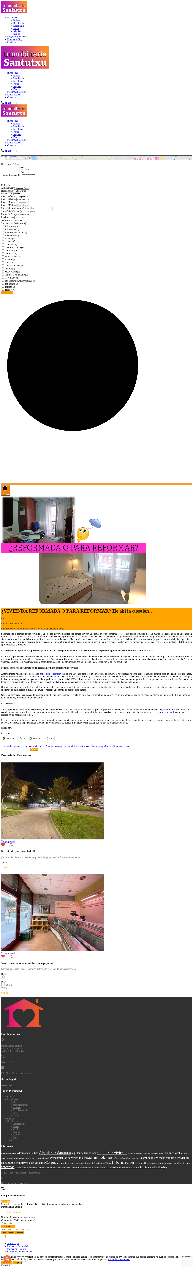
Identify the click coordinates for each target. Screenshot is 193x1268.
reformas (84, 746)
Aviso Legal (13, 1243)
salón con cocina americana (55, 1167)
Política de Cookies (16, 1249)
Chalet (16, 1129)
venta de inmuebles (86, 1167)
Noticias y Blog (14, 39)
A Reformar (12, 229)
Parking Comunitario (16, 274)
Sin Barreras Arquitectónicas (20, 280)
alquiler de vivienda (112, 1153)
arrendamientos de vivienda (65, 1157)
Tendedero (11, 283)
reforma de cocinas (183, 1163)
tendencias (75, 1167)
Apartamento (19, 1123)
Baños (4, 193)
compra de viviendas (11, 746)
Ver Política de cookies (119, 1259)
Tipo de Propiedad (10, 175)
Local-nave (18, 25)
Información (29, 628)
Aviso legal (6, 1085)
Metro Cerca (12, 271)
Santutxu (68, 1167)
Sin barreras (7, 223)
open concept (152, 1163)
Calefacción (12, 241)
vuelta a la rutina (139, 1167)
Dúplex (16, 34)
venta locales (98, 1167)
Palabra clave (7, 217)
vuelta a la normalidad (122, 1167)
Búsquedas (12, 17)
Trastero (10, 289)
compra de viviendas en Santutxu (38, 746)
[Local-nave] (27, 169)
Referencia (6, 164)
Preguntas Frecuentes (17, 36)
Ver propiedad (8, 841)
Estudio (17, 1107)
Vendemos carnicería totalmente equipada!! (28, 963)
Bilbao (16, 20)
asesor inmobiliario (99, 1157)
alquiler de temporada (83, 1152)
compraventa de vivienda (67, 746)
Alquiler (17, 31)
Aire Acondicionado (16, 232)
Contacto (11, 42)
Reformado (11, 277)
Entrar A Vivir (13, 256)
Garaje (9, 262)
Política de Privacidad (17, 1246)
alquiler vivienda (7, 1158)
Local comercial (20, 1110)
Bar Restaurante (20, 1104)
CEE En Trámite (14, 247)
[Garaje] (27, 167)
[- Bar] (27, 172)
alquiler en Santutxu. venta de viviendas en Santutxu (146, 1153)
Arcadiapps (23, 1183)
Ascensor (5, 220)
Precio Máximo (8, 199)
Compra (18, 628)
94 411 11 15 (11, 103)
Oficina (10, 1118)
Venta (16, 28)
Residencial (18, 23)
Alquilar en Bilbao (27, 1152)
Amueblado (12, 235)
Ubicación (6, 185)
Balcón (9, 238)
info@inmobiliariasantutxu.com (16, 1073)
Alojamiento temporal (8, 1153)
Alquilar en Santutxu (55, 1153)
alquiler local (172, 1152)
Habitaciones (7, 190)
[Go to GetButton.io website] (7, 1265)
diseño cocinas (70, 1163)
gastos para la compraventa (52, 673)
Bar (15, 1102)
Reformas (40, 628)
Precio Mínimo (8, 196)
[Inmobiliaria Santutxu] (14, 12)
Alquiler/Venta (8, 188)
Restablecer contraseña (12, 1233)
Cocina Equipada (14, 250)
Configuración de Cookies (19, 1251)
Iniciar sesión (8, 1226)
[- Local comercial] (27, 175)
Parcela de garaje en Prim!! (18, 851)
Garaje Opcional (14, 265)
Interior (10, 268)
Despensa (11, 253)
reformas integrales (99, 746)
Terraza (10, 286)
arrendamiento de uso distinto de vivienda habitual (31, 1158)
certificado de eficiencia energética (128, 1158)
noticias (141, 1162)
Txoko (16, 1115)
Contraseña (6, 1220)
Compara (5, 1201)
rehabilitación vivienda (120, 746)
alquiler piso (184, 1153)
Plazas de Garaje (9, 214)
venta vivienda (108, 1167)
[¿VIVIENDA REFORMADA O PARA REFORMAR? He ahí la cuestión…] (73, 603)
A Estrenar (11, 226)
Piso (15, 1137)
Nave (15, 1113)
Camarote (11, 244)
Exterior (10, 259)
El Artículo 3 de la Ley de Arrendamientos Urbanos (93, 1163)
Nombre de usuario (10, 1217)
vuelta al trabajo (159, 1167)
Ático (16, 1126)
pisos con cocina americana (166, 1163)
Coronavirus (54, 1162)
